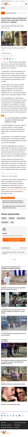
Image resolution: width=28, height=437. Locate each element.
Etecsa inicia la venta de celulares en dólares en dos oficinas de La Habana (12, 201)
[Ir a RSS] (2, 418)
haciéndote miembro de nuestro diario (16, 189)
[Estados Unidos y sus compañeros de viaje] (14, 373)
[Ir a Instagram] (8, 416)
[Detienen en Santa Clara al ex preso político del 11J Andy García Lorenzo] (14, 277)
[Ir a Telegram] (11, 416)
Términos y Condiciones (7, 427)
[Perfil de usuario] (26, 4)
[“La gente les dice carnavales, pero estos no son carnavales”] (14, 323)
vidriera (11, 218)
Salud (13, 1)
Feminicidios (22, 1)
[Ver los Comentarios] (4, 58)
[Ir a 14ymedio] (8, 4)
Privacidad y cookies (6, 425)
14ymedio (3, 422)
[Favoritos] (2, 58)
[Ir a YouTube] (20, 416)
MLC (12, 222)
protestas (5, 222)
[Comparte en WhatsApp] (12, 58)
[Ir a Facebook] (2, 416)
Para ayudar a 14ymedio (11, 13)
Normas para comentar (20, 422)
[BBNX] (6, 432)
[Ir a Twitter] (5, 416)
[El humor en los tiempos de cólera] (14, 394)
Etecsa (17, 1)
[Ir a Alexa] (23, 416)
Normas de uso (23, 247)
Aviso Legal (17, 425)
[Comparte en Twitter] (9, 58)
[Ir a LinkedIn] (17, 416)
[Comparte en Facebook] (7, 58)
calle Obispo (21, 218)
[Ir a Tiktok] (14, 416)
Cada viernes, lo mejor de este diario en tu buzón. (14, 239)
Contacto (17, 427)
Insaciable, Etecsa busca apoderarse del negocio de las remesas (13, 206)
